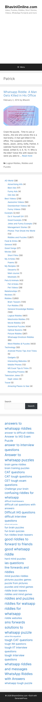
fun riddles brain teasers (19, 534)
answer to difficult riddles (19, 432)
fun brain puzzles (14, 527)
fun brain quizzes (14, 531)
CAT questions (15, 472)
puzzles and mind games (19, 586)
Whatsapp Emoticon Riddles (21, 337)
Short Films (13, 255)
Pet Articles (13, 284)
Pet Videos (13, 287)
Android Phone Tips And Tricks (22, 351)
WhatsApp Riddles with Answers (19, 676)
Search (8, 401)
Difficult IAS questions (20, 512)
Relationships (11, 291)
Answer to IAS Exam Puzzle (18, 438)
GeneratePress (21, 698)
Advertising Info (15, 184)
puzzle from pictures (16, 583)
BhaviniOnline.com (21, 7)
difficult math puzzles (11, 524)
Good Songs (10, 248)
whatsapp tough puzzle (18, 683)
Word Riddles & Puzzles (19, 344)
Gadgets (12, 357)
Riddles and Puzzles (17, 237)
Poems (11, 262)
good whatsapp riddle (17, 551)
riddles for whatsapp (13, 611)
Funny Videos (14, 209)
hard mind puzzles (15, 558)
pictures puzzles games (18, 579)
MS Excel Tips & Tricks (18, 368)
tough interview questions (14, 657)
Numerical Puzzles (16, 326)
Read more (27, 156)
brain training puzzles (17, 468)
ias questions (14, 563)
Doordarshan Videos (17, 206)
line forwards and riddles (17, 570)
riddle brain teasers (16, 590)
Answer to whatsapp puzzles (19, 457)
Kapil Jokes (13, 379)
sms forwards (15, 622)
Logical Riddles (13, 163)
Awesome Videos (16, 202)
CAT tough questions (18, 476)
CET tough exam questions (15, 483)
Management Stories (17, 227)
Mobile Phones (15, 364)
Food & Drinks (11, 241)
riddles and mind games (18, 594)
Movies (8, 252)
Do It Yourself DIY (16, 216)
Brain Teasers (14, 302)
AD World (9, 180)
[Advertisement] (21, 41)
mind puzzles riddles (16, 576)
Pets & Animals (12, 280)
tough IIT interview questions (16, 649)
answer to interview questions (19, 447)
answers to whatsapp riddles (18, 425)
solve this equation (13, 636)
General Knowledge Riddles (21, 309)
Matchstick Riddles (16, 319)
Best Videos (10, 198)
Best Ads (12, 188)
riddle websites (13, 618)
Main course (13, 273)
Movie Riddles (14, 323)
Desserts (12, 270)
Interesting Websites (17, 361)
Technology (10, 347)
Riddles (8, 298)
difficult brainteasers (14, 501)
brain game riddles (15, 464)
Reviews (8, 295)
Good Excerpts (14, 220)
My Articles (10, 259)
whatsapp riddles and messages (18, 666)
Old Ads (11, 195)
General (8, 244)
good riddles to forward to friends (19, 541)
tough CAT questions (19, 640)
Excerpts (9, 213)
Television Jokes (12, 375)
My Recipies (10, 266)
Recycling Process (16, 372)
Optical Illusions (15, 330)
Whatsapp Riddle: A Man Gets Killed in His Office (20, 93)
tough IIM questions (15, 643)
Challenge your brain (16, 488)
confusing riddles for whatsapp (19, 495)
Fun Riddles (13, 305)
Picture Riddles (15, 333)
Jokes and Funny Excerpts (20, 223)
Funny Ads (13, 191)
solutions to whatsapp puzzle (18, 629)
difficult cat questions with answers (20, 506)
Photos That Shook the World (21, 231)
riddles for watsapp (20, 603)
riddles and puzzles (19, 598)
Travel (7, 382)
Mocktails (12, 277)
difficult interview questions (15, 518)
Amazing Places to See (18, 386)
